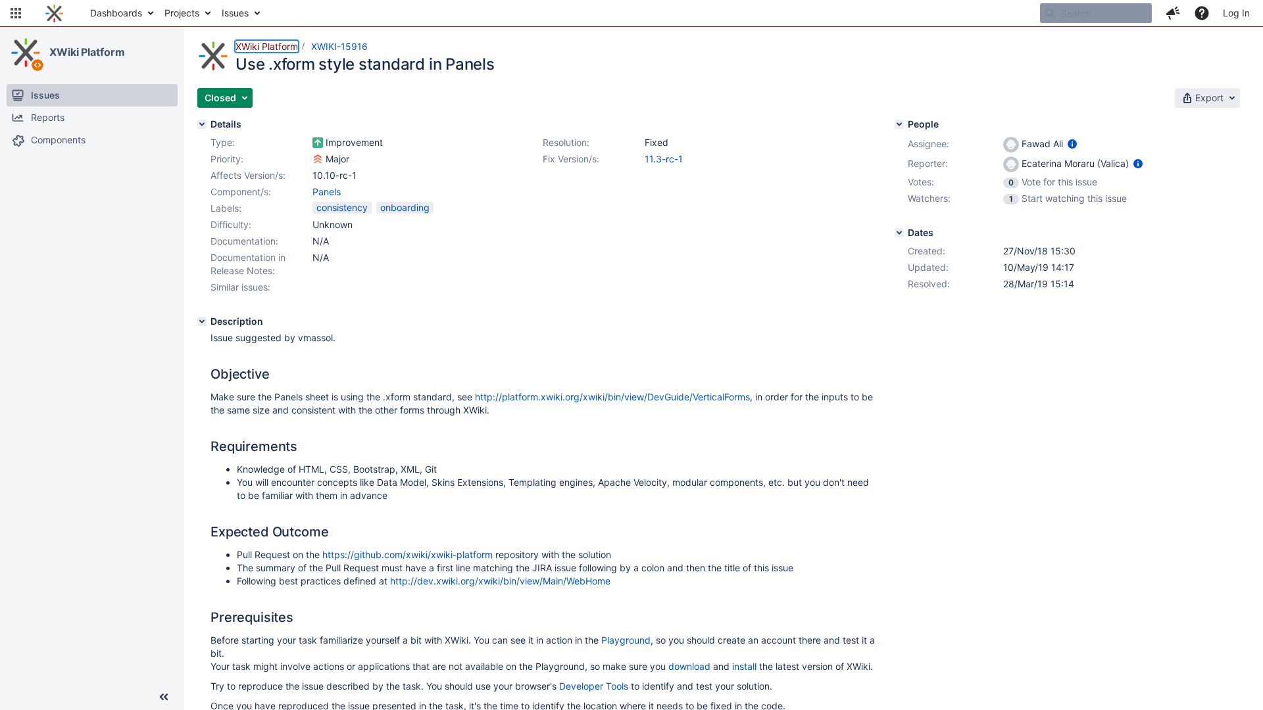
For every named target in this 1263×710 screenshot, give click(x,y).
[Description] (202, 321)
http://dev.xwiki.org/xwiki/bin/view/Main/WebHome (500, 580)
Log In (1236, 12)
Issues (235, 12)
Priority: (226, 158)
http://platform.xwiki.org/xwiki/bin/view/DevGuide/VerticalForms (612, 396)
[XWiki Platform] (25, 52)
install (744, 666)
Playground (626, 640)
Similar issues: (240, 287)
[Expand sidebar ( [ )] (164, 697)
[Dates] (899, 232)
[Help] (1201, 13)
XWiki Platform (87, 52)
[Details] (202, 124)
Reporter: (928, 163)
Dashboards (116, 12)
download (689, 666)
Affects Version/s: (247, 175)
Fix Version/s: (571, 158)
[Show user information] (1072, 143)
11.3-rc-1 (664, 158)
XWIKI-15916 (339, 46)
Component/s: (240, 191)
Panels (326, 191)
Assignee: (928, 143)
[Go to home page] (54, 13)
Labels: (225, 208)
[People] (899, 124)
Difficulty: (230, 224)
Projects (181, 12)
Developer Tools (593, 686)
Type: (222, 142)
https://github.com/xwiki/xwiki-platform (407, 554)
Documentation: (244, 241)
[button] (16, 13)
